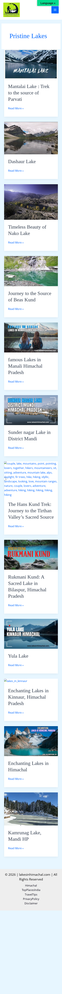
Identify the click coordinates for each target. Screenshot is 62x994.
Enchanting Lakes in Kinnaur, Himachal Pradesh (28, 697)
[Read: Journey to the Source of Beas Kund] (31, 271)
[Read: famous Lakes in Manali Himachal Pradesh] (31, 337)
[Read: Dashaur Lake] (31, 138)
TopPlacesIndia (31, 890)
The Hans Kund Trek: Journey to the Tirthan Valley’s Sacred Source (31, 510)
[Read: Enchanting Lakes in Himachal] (31, 741)
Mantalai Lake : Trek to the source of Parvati (28, 93)
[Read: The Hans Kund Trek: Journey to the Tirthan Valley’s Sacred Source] (31, 479)
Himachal (31, 885)
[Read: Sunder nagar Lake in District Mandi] (31, 410)
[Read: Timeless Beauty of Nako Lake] (31, 202)
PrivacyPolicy (31, 899)
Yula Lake (18, 656)
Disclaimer (31, 903)
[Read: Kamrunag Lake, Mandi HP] (31, 808)
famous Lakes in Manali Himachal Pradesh (25, 366)
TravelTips (31, 894)
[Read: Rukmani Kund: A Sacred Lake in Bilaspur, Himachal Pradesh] (31, 554)
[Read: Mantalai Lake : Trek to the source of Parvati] (31, 64)
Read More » (16, 108)
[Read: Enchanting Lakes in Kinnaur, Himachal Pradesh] (15, 681)
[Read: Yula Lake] (31, 633)
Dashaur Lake (22, 161)
